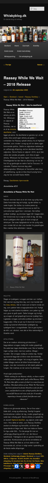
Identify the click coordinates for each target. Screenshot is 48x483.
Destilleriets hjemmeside (19, 180)
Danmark (26, 45)
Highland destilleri (18, 420)
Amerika (36, 45)
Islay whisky (11, 304)
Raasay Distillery (31, 96)
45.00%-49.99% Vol (25, 458)
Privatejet (7, 466)
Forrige (7, 64)
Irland (17, 45)
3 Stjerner (13, 458)
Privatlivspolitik (15, 478)
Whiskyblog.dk (15, 15)
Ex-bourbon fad (17, 461)
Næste (40, 64)
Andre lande (8, 51)
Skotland (7, 45)
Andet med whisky (23, 51)
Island (20, 96)
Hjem (6, 96)
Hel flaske (36, 461)
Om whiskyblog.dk (25, 56)
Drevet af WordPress (31, 478)
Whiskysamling (9, 56)
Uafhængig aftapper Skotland (22, 456)
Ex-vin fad (27, 461)
